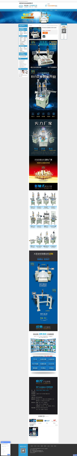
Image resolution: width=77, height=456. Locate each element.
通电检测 (21, 50)
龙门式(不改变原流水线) (23, 56)
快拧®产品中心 (22, 25)
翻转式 (25, 40)
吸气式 (25, 31)
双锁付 (21, 40)
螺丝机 (40, 451)
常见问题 (51, 10)
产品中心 (31, 10)
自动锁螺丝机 (42, 25)
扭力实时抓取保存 (22, 51)
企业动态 (46, 10)
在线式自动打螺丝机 (22, 54)
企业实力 (64, 34)
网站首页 (21, 10)
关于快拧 (26, 10)
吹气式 (21, 31)
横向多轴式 (25, 37)
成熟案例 (36, 10)
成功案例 (64, 37)
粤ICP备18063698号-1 (32, 452)
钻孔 (24, 47)
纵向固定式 (21, 37)
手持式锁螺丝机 (22, 28)
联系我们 (56, 10)
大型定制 (21, 34)
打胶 (20, 47)
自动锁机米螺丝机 (22, 44)
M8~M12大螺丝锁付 (22, 41)
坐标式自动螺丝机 (22, 30)
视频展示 (41, 10)
